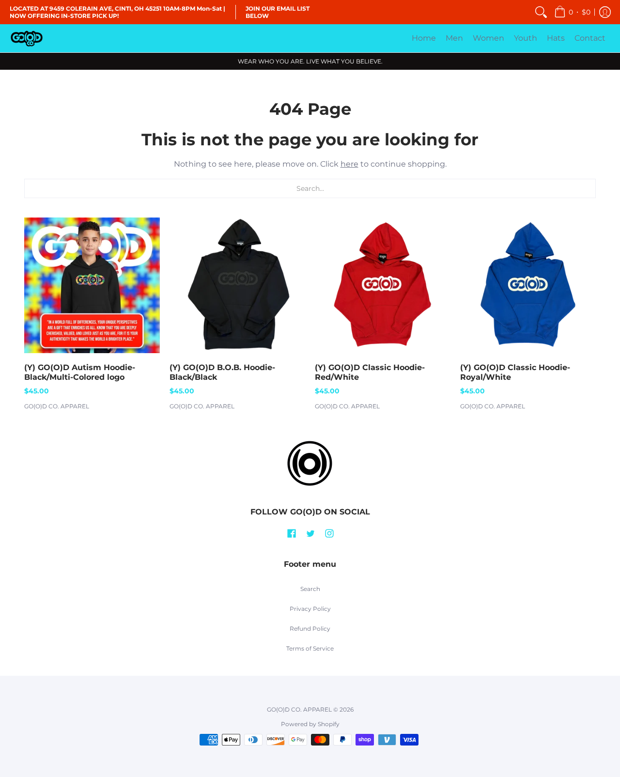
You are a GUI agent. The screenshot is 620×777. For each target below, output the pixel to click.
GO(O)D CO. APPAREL (56, 406)
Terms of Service (310, 648)
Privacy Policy (310, 608)
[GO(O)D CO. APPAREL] (27, 38)
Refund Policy (310, 628)
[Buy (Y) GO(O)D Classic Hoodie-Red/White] (382, 285)
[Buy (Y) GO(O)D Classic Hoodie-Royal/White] (528, 285)
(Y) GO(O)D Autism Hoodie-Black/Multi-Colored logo (79, 372)
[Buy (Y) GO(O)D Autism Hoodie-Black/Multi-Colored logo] (92, 285)
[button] (572, 12)
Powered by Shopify (310, 724)
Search (310, 588)
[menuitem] (541, 12)
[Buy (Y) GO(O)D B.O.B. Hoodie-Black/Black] (237, 285)
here (349, 164)
